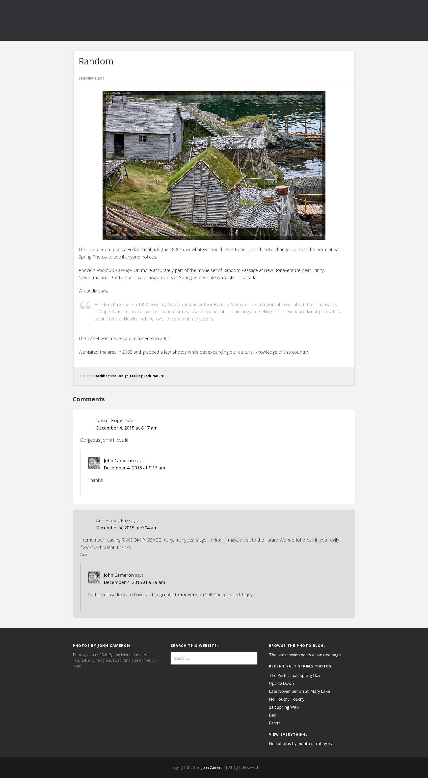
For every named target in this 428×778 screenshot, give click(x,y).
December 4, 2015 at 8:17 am (127, 428)
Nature (158, 376)
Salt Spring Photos (117, 20)
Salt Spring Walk (284, 707)
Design (123, 376)
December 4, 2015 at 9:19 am (134, 582)
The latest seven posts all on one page (305, 655)
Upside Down (281, 683)
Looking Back (140, 376)
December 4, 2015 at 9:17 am (134, 468)
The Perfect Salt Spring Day (294, 675)
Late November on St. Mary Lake (299, 691)
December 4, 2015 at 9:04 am (127, 528)
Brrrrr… (276, 723)
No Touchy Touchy (286, 699)
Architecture (106, 376)
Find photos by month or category (300, 743)
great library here (178, 595)
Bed (272, 715)
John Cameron (119, 460)
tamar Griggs (110, 420)
